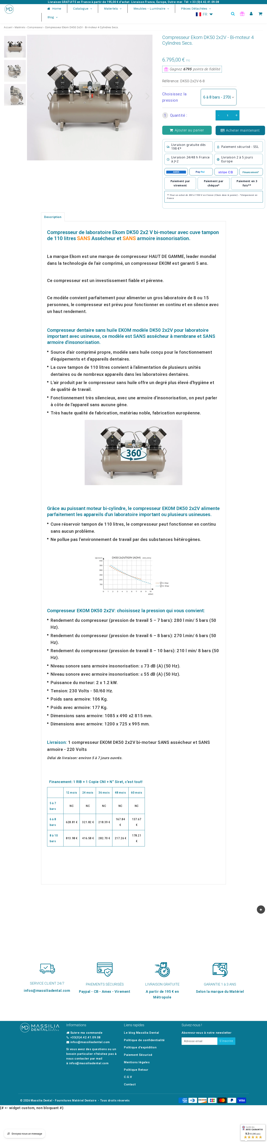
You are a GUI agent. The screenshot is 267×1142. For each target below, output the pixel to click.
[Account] (251, 14)
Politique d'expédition (140, 1047)
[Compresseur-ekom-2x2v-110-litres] (133, 452)
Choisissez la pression (174, 97)
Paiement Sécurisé (138, 1055)
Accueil (8, 27)
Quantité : (175, 115)
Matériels (20, 27)
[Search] (232, 14)
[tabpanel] (15, 47)
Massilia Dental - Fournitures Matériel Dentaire (63, 1100)
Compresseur (35, 27)
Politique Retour (136, 1069)
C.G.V (128, 1077)
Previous (31, 95)
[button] (204, 14)
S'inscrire (226, 1041)
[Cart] (260, 14)
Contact (130, 1084)
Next (147, 95)
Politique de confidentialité (144, 1040)
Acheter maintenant (243, 130)
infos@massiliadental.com (90, 1042)
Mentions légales (137, 1062)
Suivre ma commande (86, 1032)
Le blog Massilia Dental (141, 1032)
